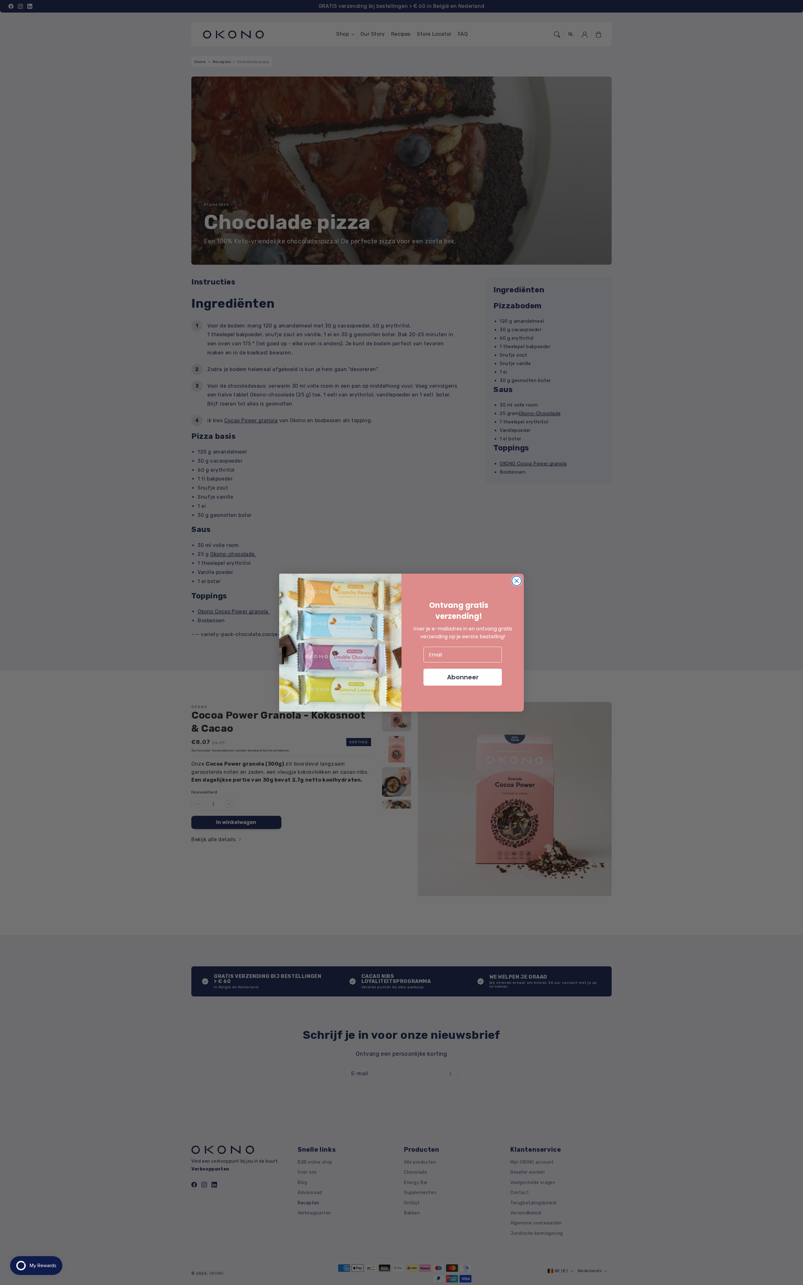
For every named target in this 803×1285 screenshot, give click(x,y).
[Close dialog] (516, 581)
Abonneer (463, 677)
